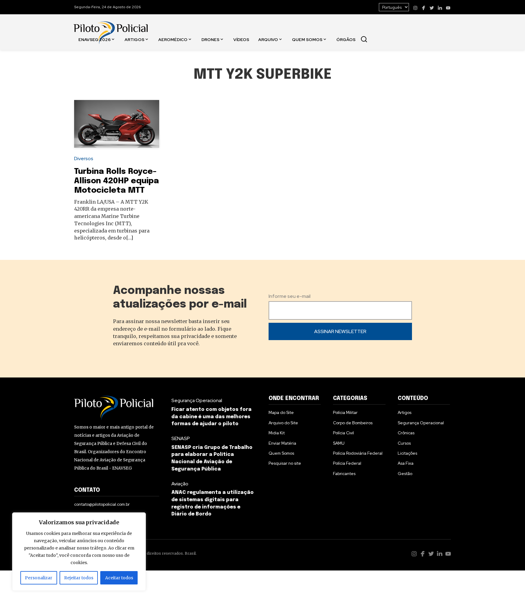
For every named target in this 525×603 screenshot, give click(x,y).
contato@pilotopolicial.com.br (102, 504)
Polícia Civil (343, 433)
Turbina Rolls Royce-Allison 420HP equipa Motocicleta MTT (116, 181)
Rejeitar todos (78, 578)
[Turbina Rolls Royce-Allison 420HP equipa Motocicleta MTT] (116, 124)
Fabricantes (344, 473)
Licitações (407, 453)
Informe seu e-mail (290, 296)
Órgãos (345, 39)
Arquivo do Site (283, 423)
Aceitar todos (119, 578)
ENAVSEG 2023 (96, 82)
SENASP (180, 438)
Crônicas (406, 433)
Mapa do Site (281, 412)
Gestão (405, 473)
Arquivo (268, 39)
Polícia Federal (347, 463)
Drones (210, 39)
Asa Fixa (405, 463)
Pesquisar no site (285, 463)
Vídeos (241, 39)
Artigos (134, 39)
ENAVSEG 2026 (94, 39)
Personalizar (38, 578)
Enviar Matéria (282, 443)
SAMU (339, 443)
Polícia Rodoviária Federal (358, 453)
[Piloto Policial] (110, 26)
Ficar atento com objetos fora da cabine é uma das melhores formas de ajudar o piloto (211, 417)
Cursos (404, 443)
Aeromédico (172, 39)
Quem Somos (307, 39)
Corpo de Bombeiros (352, 423)
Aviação (179, 484)
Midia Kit (277, 433)
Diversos (83, 158)
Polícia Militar (345, 412)
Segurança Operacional (196, 400)
